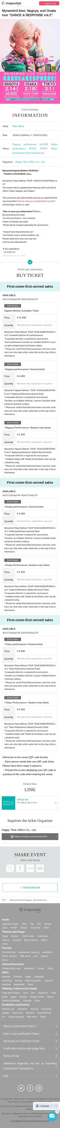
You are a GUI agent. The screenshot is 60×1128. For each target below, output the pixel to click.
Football (18, 976)
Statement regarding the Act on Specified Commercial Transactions (30, 1066)
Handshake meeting (28, 952)
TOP (4, 900)
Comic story (28, 936)
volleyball (39, 976)
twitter (10, 868)
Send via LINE (30, 868)
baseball (6, 976)
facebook (20, 868)
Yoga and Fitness (11, 992)
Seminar (30, 1012)
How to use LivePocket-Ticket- (21, 1033)
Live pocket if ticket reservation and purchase (11, 3)
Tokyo (39, 152)
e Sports (48, 980)
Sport (5, 972)
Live (36, 956)
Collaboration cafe (11, 968)
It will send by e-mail (40, 868)
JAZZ (4, 927)
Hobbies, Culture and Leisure (19, 988)
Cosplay (27, 1000)
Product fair (8, 1009)
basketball (19, 984)
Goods (44, 956)
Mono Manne (31, 940)
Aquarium (43, 992)
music (5, 919)
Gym (25, 992)
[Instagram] (39, 1088)
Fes (39, 923)
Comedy (16, 940)
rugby (28, 976)
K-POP (13, 927)
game (13, 996)
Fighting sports (33, 980)
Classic (23, 927)
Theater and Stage (13, 931)
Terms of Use (11, 1055)
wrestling (7, 980)
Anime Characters (13, 964)
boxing (18, 980)
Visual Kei (35, 927)
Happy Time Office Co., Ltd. (30, 161)
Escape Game (37, 996)
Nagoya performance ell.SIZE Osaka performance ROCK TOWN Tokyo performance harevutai (35, 148)
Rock (24, 923)
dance (44, 940)
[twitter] (21, 1088)
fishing (23, 996)
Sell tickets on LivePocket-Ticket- (21, 1041)
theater (15, 936)
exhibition (47, 952)
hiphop (47, 923)
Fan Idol (7, 947)
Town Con (17, 1012)
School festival (16, 1016)
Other (47, 927)
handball (6, 984)
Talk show (25, 956)
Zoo (33, 992)
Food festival (44, 1012)
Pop (32, 923)
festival (34, 1009)
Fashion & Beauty (11, 1000)
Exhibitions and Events (16, 1004)
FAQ (5, 1075)
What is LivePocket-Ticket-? (19, 1026)
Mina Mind (18, 126)
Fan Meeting (8, 952)
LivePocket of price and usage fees (24, 1048)
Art (3, 1016)
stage (5, 936)
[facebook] (30, 1088)
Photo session (9, 956)
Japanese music (10, 923)
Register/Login (50, 4)
